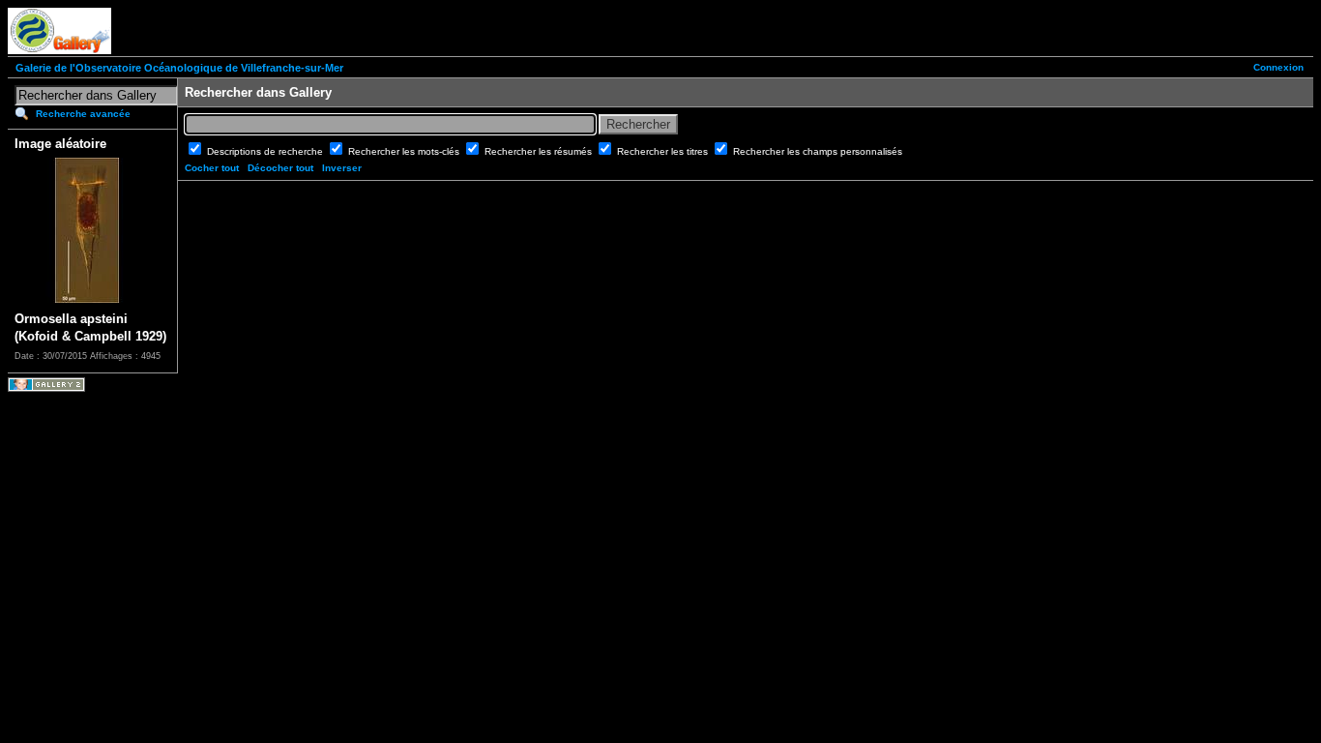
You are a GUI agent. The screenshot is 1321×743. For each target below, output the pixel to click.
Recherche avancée (83, 113)
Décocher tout (280, 168)
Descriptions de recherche (266, 151)
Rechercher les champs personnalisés (817, 151)
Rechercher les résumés (539, 151)
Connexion (1278, 67)
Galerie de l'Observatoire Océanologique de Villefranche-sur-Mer (179, 68)
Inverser (342, 168)
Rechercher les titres (664, 151)
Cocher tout (212, 168)
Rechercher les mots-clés (405, 151)
